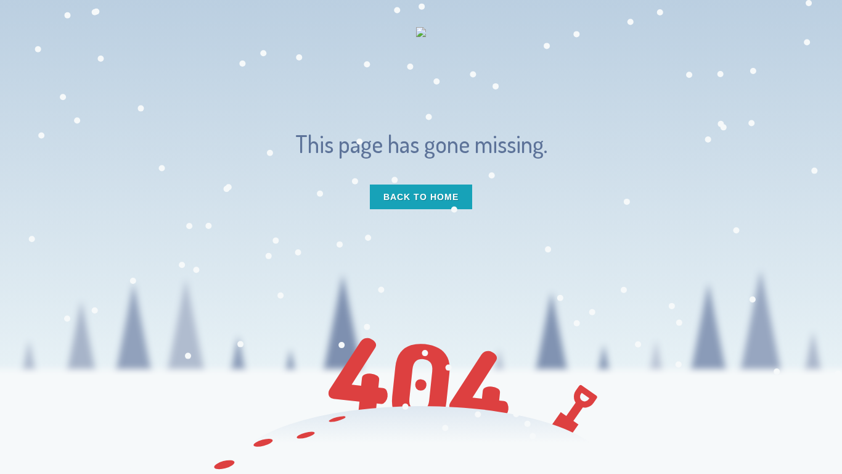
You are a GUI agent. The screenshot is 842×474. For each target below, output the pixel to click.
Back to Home (421, 197)
